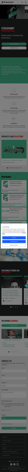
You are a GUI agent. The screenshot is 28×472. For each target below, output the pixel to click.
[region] (14, 236)
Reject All (14, 237)
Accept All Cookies (13, 241)
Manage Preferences (14, 245)
